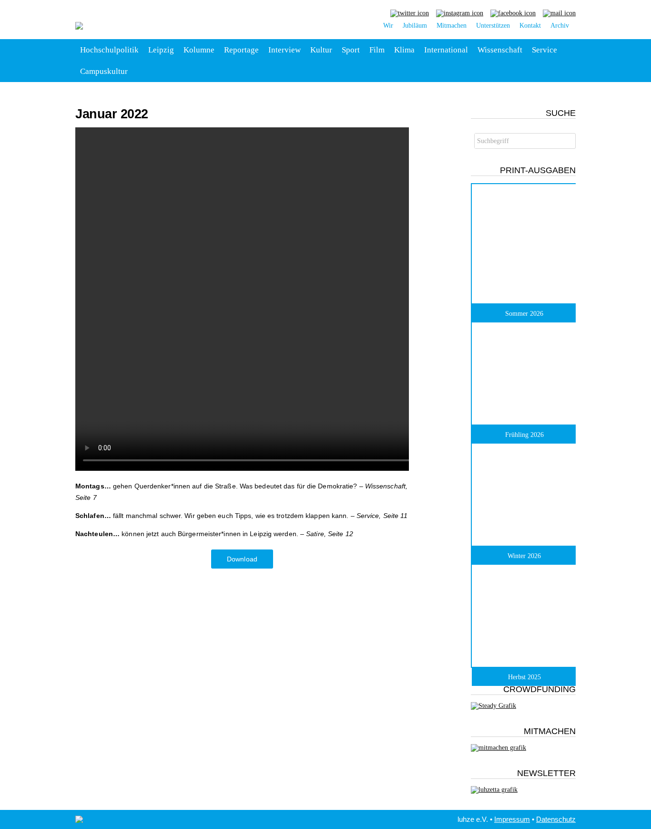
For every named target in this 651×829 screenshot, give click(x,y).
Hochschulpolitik (109, 49)
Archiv (559, 25)
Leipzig (161, 49)
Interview (284, 49)
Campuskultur (104, 71)
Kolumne (198, 49)
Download (242, 559)
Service (544, 49)
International (446, 49)
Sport (351, 49)
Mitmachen (452, 25)
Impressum (512, 819)
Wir (388, 25)
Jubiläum (415, 25)
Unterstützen (493, 25)
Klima (404, 49)
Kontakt (530, 25)
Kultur (321, 49)
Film (377, 49)
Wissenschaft (500, 49)
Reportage (241, 49)
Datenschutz (556, 819)
